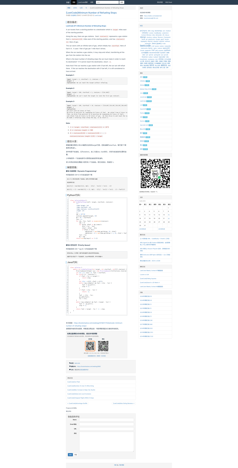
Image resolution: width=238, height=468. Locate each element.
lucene (157, 46)
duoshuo (149, 37)
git (147, 39)
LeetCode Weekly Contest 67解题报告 (151, 270)
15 (86, 8)
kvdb (164, 43)
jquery (159, 43)
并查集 (146, 63)
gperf (162, 39)
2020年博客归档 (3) (146, 312)
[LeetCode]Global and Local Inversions (79, 394)
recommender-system (157, 53)
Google (158, 39)
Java (154, 43)
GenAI (143, 39)
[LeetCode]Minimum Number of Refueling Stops (91, 12)
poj (156, 50)
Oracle (142, 50)
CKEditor (145, 33)
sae (167, 52)
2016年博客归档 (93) (146, 328)
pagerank (148, 50)
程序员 (151, 65)
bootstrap (158, 31)
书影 (68, 2)
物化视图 (146, 65)
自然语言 (149, 67)
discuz (167, 35)
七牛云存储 (167, 59)
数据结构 (144, 137)
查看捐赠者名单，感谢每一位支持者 (97, 356)
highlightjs (144, 41)
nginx (155, 48)
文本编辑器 (157, 63)
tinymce (145, 57)
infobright (148, 43)
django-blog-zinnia (148, 89)
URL (75, 429)
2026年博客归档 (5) (146, 296)
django (143, 37)
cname (151, 33)
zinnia (160, 59)
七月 (81, 8)
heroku (167, 39)
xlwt (156, 59)
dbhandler (159, 35)
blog (152, 31)
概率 (168, 63)
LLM (152, 46)
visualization (143, 59)
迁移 (167, 67)
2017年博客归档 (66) (146, 324)
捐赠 (91, 2)
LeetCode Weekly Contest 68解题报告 (151, 286)
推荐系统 (150, 63)
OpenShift (145, 109)
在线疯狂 (74, 15)
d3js (153, 35)
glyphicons (151, 39)
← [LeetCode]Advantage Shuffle (77, 403)
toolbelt (155, 57)
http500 (161, 41)
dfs (163, 35)
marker (162, 46)
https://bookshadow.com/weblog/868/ (89, 366)
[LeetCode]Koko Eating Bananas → (123, 403)
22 (168, 218)
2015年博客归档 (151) (146, 332)
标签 (141, 25)
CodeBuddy (157, 33)
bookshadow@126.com (151, 18)
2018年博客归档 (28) (146, 320)
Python (144, 113)
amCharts (143, 31)
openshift (166, 48)
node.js (160, 48)
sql (162, 55)
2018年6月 (142, 229)
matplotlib (168, 46)
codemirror (165, 33)
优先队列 (147, 61)
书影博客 (121, 465)
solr (147, 55)
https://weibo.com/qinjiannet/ (153, 16)
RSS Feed (168, 2)
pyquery (161, 50)
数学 (143, 133)
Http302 (150, 41)
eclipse (155, 37)
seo (143, 55)
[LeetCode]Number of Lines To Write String (80, 386)
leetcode (77, 363)
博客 (74, 2)
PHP (153, 50)
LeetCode (97, 15)
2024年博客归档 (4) (146, 300)
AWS (149, 31)
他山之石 (144, 129)
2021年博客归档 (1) (145, 308)
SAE (143, 117)
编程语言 (164, 65)
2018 (75, 8)
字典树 (165, 61)
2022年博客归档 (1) (146, 304)
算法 (143, 145)
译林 (143, 149)
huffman (167, 41)
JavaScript (145, 97)
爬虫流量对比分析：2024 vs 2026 (150, 261)
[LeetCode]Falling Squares (148, 278)
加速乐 (153, 61)
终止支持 (157, 65)
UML (167, 57)
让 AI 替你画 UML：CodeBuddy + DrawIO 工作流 (154, 238)
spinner (151, 55)
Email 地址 (73, 424)
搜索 (121, 2)
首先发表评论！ (84, 369)
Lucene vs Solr (144, 274)
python (167, 50)
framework (167, 37)
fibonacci (160, 37)
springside (157, 55)
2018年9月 (161, 229)
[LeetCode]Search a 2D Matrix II (150, 282)
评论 (75, 433)
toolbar (150, 57)
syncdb (166, 55)
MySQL (150, 48)
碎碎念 (144, 141)
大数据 (161, 61)
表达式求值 (156, 67)
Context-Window (146, 35)
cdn (164, 31)
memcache (144, 48)
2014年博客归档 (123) (146, 336)
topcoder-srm (146, 125)
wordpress (151, 59)
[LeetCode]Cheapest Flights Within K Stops (80, 398)
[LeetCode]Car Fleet (73, 382)
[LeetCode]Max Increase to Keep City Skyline (81, 390)
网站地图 (160, 2)
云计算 (142, 61)
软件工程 (162, 67)
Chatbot (168, 31)
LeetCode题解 (83, 2)
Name (75, 419)
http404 (155, 41)
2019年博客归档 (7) (146, 316)
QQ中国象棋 (144, 52)
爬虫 (141, 65)
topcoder (162, 57)
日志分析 (164, 63)
